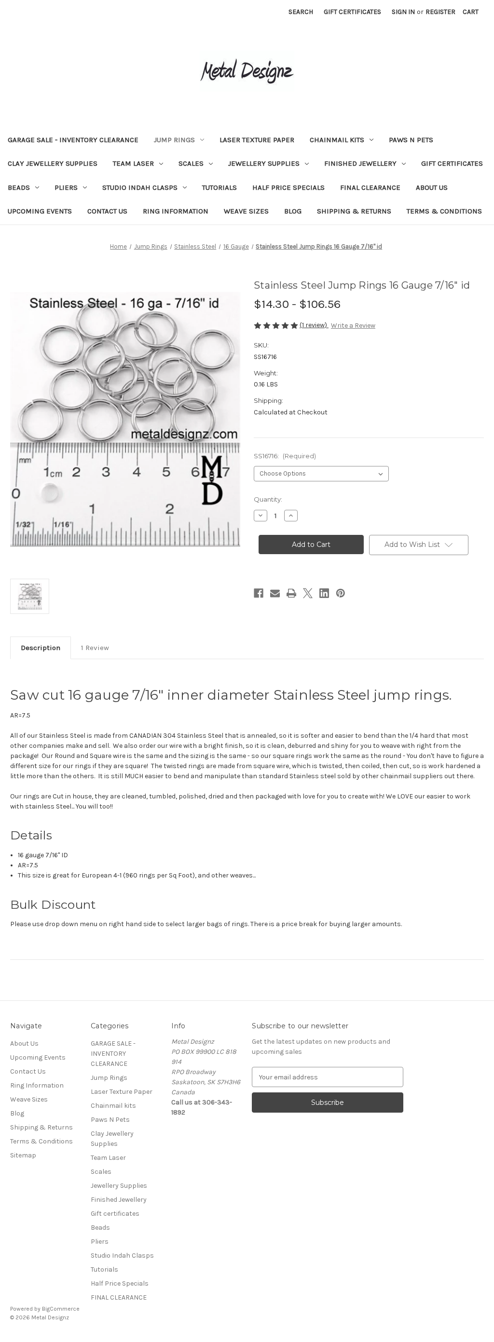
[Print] (291, 593)
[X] (308, 593)
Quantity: (268, 499)
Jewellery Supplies (264, 163)
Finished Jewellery (360, 163)
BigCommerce (61, 1308)
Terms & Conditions (444, 211)
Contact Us (107, 211)
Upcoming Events (40, 211)
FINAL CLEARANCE (370, 187)
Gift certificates (452, 163)
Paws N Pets (411, 139)
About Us (432, 187)
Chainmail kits (337, 139)
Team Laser (133, 163)
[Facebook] (258, 593)
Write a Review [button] (353, 325)
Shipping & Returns (354, 211)
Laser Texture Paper (257, 139)
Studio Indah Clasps (140, 187)
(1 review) (314, 325)
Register (440, 12)
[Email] (275, 593)
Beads (19, 187)
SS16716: (285, 456)
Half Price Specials (288, 187)
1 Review (95, 647)
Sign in (403, 12)
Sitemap (23, 1155)
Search (300, 12)
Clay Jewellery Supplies (52, 163)
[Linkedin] (324, 593)
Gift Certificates (352, 12)
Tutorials (219, 187)
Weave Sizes (246, 211)
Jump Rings (174, 139)
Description (40, 647)
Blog (293, 211)
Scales (191, 163)
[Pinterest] (340, 593)
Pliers (66, 187)
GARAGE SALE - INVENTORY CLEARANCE (73, 139)
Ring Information (175, 211)
